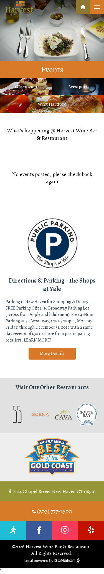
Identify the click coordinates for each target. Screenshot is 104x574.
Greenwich (26, 86)
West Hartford (52, 104)
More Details (52, 353)
